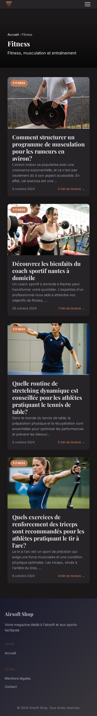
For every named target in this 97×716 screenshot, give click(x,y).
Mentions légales (18, 678)
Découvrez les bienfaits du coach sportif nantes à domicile (46, 270)
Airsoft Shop (19, 614)
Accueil (13, 34)
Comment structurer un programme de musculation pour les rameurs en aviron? (48, 147)
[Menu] (87, 4)
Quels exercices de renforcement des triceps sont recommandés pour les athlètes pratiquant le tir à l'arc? (48, 531)
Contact (11, 687)
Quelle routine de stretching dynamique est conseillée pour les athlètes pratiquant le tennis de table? (47, 397)
